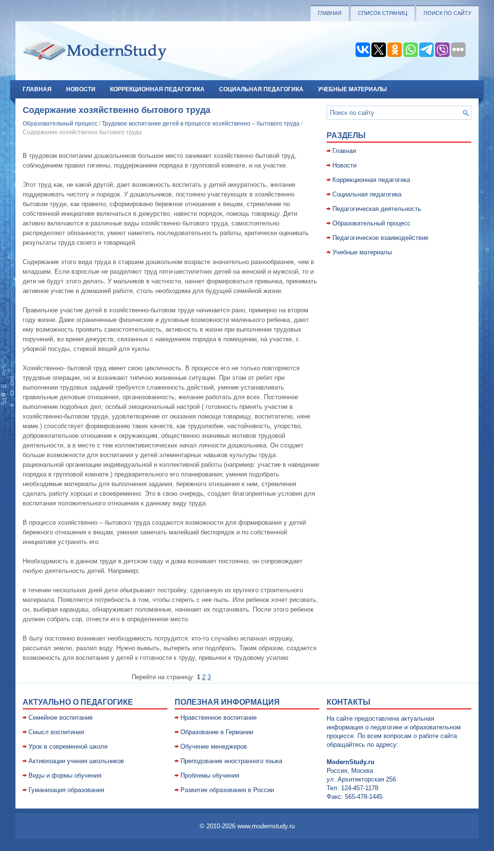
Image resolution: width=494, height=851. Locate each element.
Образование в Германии (216, 732)
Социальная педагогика (261, 89)
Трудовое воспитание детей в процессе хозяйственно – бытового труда (201, 123)
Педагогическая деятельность (376, 208)
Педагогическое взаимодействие (380, 237)
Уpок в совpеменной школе (68, 746)
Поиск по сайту (447, 13)
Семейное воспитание (60, 717)
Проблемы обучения (209, 775)
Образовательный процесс (60, 123)
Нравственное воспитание (218, 717)
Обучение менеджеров (213, 746)
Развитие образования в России (227, 790)
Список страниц (382, 13)
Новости (81, 89)
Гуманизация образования (66, 790)
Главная (330, 13)
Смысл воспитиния (56, 732)
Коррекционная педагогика (157, 89)
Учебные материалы (352, 89)
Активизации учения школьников (76, 761)
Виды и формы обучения (64, 775)
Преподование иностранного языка (231, 761)
